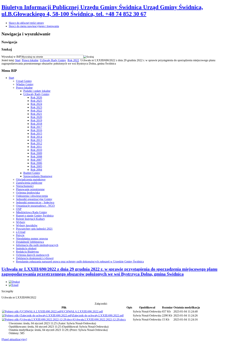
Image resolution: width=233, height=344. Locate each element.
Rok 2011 (36, 146)
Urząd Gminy (24, 81)
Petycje (20, 235)
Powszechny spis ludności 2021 (34, 228)
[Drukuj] (14, 281)
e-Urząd (20, 232)
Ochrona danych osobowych (32, 254)
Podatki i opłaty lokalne (36, 90)
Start (17, 60)
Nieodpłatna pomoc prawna (32, 238)
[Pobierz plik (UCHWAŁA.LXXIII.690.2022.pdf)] (32, 311)
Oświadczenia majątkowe (31, 179)
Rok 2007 (36, 159)
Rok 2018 (36, 123)
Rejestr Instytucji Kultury (30, 218)
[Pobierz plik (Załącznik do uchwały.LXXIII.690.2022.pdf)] (37, 315)
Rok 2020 (36, 117)
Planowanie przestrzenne (30, 189)
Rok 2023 (36, 107)
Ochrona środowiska (28, 192)
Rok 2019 (36, 120)
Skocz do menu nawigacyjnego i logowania (34, 26)
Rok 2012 (36, 143)
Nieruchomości (24, 186)
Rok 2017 (36, 127)
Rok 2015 (36, 133)
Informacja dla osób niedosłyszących (37, 245)
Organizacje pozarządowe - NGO (35, 205)
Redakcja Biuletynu (27, 251)
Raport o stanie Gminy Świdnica (35, 215)
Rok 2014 (36, 136)
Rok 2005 (36, 166)
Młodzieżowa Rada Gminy (31, 212)
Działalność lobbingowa (30, 241)
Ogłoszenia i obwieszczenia (32, 195)
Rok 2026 (36, 97)
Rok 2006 (36, 163)
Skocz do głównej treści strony (26, 22)
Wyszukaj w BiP (11, 56)
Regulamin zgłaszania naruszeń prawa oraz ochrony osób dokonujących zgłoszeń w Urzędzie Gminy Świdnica (80, 261)
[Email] (13, 285)
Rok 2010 (36, 149)
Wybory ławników (26, 225)
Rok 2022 (73, 60)
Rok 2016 (36, 130)
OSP (18, 209)
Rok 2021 (36, 113)
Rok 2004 (36, 169)
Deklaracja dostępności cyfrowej (35, 258)
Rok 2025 (36, 100)
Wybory (20, 222)
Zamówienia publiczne (29, 182)
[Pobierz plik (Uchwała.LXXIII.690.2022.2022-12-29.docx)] (38, 319)
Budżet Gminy (31, 172)
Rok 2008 (36, 156)
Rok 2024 (36, 104)
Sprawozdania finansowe (37, 176)
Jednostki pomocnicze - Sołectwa (35, 202)
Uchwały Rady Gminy (53, 60)
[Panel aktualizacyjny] (14, 339)
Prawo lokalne (30, 60)
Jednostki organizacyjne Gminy (34, 199)
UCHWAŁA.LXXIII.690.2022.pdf (82, 311)
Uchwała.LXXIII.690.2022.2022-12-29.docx (100, 319)
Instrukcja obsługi (26, 248)
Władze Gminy (24, 84)
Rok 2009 (36, 153)
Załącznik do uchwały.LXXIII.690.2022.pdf (98, 315)
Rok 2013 (36, 140)
